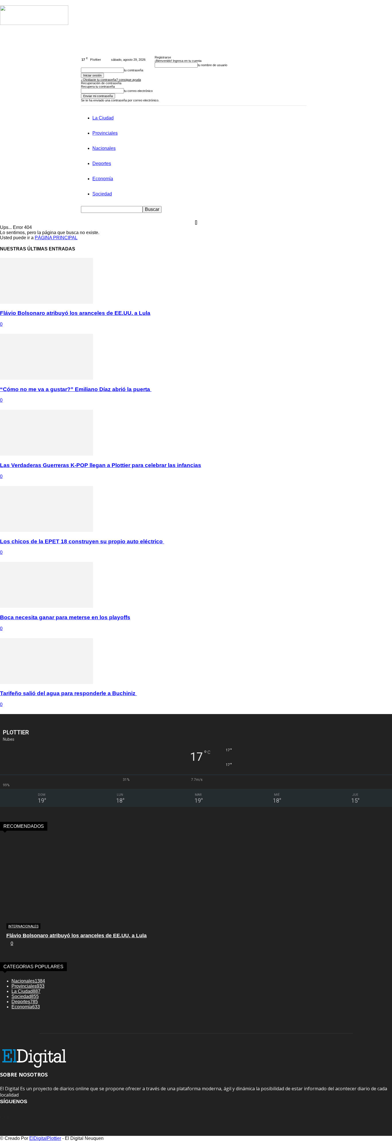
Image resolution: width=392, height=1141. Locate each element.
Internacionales (23, 926)
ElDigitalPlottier (45, 1138)
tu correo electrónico (138, 91)
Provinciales (105, 133)
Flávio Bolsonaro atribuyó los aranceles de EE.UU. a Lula (75, 313)
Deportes (101, 163)
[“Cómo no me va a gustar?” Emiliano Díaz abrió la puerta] (46, 378)
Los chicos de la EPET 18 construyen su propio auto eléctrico (82, 541)
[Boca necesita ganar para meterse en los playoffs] (46, 606)
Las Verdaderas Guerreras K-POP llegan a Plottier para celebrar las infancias (100, 465)
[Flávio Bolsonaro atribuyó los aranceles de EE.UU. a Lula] (46, 302)
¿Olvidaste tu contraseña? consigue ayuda (111, 79)
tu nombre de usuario (212, 65)
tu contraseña (133, 70)
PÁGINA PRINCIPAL (56, 237)
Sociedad (102, 193)
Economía (102, 178)
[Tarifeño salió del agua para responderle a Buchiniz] (46, 682)
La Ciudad (103, 117)
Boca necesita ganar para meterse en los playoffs (65, 617)
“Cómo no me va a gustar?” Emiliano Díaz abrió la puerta (76, 389)
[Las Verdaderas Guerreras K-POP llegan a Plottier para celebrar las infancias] (46, 454)
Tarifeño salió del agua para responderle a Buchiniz (68, 693)
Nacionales (104, 148)
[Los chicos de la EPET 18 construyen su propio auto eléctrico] (46, 530)
